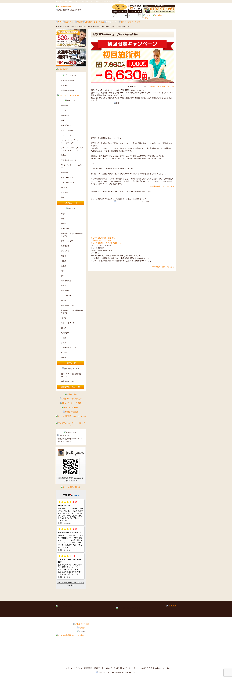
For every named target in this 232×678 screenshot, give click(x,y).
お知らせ (64, 85)
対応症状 (88, 668)
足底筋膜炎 (65, 333)
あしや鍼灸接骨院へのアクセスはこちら (106, 243)
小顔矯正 (64, 173)
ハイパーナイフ (67, 178)
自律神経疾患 (66, 281)
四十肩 (63, 261)
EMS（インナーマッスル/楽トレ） (72, 166)
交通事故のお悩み (83, 27)
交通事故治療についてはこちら (162, 186)
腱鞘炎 (63, 328)
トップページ (67, 668)
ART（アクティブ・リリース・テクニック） (71, 141)
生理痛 (63, 338)
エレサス (64, 110)
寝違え (63, 286)
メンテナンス (66, 135)
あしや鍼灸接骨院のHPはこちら (103, 238)
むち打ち (64, 353)
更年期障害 (65, 291)
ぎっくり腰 (65, 251)
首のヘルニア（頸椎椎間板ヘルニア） (72, 311)
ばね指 (63, 318)
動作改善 (64, 187)
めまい (63, 214)
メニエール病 (66, 295)
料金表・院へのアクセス (123, 668)
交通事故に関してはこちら (101, 240)
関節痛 (63, 357)
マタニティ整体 (67, 130)
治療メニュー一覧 (70, 203)
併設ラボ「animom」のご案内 (158, 668)
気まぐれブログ (69, 27)
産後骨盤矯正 (66, 125)
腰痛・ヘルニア (67, 241)
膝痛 (62, 276)
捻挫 (62, 219)
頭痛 (62, 271)
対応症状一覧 (71, 363)
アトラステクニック (68, 160)
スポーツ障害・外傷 (68, 348)
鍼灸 (62, 120)
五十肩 (63, 266)
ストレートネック (68, 323)
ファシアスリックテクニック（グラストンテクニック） (72, 149)
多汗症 (63, 343)
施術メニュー (79, 668)
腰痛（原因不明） (68, 305)
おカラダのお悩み (68, 80)
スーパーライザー (68, 182)
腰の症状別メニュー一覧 (70, 387)
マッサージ (65, 192)
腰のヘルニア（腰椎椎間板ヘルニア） (72, 235)
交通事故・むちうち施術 (103, 668)
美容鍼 (63, 155)
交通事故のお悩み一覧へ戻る (163, 267)
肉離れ (63, 224)
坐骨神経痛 (65, 246)
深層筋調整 (65, 115)
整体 (62, 197)
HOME (58, 27)
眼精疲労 (64, 300)
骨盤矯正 (64, 105)
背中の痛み (65, 229)
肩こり (63, 256)
